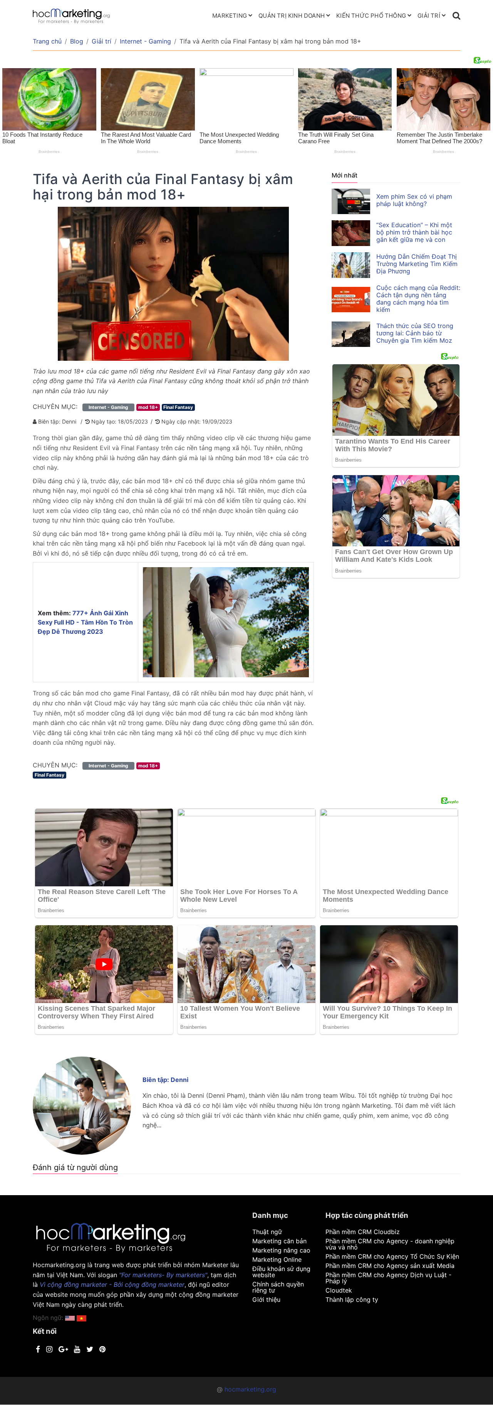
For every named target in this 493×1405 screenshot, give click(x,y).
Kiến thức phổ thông (371, 15)
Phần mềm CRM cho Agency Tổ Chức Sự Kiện (392, 1256)
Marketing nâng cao (281, 1250)
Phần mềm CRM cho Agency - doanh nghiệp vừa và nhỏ (389, 1244)
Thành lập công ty (351, 1299)
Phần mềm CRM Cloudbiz (362, 1232)
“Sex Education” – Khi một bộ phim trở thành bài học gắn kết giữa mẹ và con (414, 232)
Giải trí (429, 15)
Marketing (229, 15)
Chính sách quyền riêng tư (278, 1287)
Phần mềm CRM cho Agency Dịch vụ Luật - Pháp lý (388, 1278)
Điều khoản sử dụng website (281, 1272)
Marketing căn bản (279, 1241)
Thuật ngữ (267, 1232)
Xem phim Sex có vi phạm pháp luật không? (414, 200)
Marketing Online (277, 1259)
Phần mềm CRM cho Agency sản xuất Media (389, 1265)
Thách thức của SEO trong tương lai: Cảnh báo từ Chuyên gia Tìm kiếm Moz (414, 333)
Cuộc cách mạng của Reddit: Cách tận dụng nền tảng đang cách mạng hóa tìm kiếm (418, 298)
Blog (76, 41)
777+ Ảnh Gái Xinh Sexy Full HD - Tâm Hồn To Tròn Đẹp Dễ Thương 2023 (85, 622)
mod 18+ (148, 407)
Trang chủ (47, 41)
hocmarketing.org (250, 1389)
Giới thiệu (266, 1299)
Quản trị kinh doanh (291, 15)
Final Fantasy (178, 407)
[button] (81, 1317)
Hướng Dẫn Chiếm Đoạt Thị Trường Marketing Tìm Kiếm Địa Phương (417, 264)
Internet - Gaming (145, 41)
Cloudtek (338, 1290)
